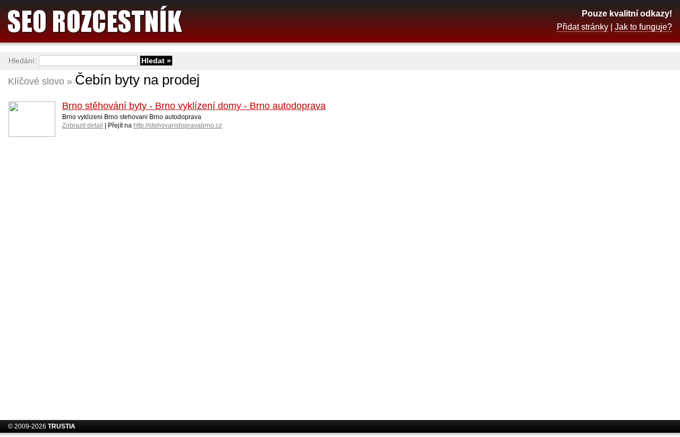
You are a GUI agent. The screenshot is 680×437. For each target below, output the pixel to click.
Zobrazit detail (82, 125)
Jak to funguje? (643, 26)
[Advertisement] (587, 241)
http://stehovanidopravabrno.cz (177, 125)
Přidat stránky (582, 26)
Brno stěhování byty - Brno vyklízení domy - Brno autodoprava (194, 105)
